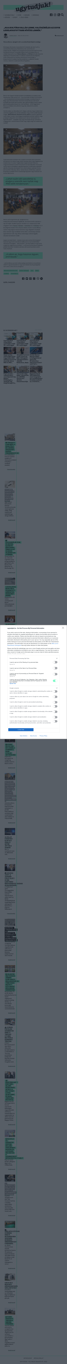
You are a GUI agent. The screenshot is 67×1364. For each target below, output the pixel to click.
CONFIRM (21, 729)
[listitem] (33, 658)
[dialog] (33, 682)
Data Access (33, 735)
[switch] (55, 662)
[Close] (63, 628)
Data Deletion (23, 735)
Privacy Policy (43, 735)
